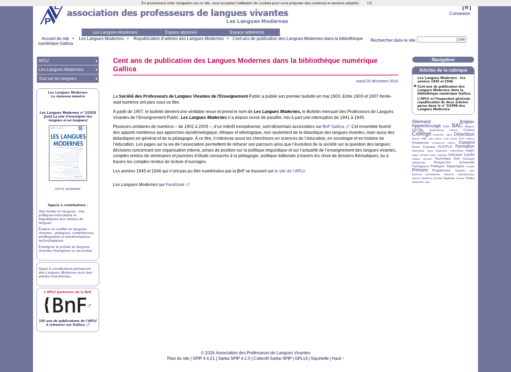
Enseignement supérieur (444, 143)
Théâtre (469, 178)
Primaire (420, 170)
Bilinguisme (469, 127)
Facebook (175, 184)
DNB (424, 138)
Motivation (427, 159)
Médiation (416, 159)
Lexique (432, 155)
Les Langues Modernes (114, 32)
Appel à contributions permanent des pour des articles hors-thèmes (65, 272)
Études (416, 147)
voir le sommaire (68, 189)
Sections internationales (459, 174)
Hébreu (430, 151)
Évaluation (429, 146)
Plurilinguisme (420, 166)
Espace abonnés (181, 32)
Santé (471, 171)
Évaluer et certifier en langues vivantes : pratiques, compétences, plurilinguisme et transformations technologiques (67, 234)
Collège (421, 134)
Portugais (470, 166)
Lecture (424, 155)
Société (437, 178)
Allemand (421, 121)
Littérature (455, 154)
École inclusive (450, 139)
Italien (470, 150)
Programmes (441, 170)
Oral (457, 158)
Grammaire (418, 150)
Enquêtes (470, 139)
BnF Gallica (333, 126)
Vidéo (427, 182)
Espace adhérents (247, 32)
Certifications (436, 130)
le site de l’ (290, 171)
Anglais (467, 121)
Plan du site (178, 358)
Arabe (446, 126)
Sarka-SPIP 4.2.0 (234, 358)
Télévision (460, 178)
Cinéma (468, 130)
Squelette (320, 358)
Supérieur (449, 178)
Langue (415, 155)
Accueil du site (55, 38)
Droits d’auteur (435, 139)
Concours (438, 135)
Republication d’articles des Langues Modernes (178, 38)
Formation (464, 146)
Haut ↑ (338, 358)
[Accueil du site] (52, 14)
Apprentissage (426, 125)
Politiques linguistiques (447, 166)
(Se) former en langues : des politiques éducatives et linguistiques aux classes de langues (61, 217)
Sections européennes (426, 174)
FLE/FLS (445, 146)
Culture (449, 135)
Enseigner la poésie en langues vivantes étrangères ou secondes (65, 248)
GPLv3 (301, 358)
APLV (44, 60)
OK (369, 3)
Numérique (443, 158)
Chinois (453, 130)
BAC (457, 125)
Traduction (418, 182)
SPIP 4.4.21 (204, 358)
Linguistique (442, 155)
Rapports (460, 170)
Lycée (469, 154)
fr (467, 7)
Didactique (464, 134)
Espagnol (466, 142)
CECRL (418, 130)
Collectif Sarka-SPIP (272, 358)
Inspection (441, 150)
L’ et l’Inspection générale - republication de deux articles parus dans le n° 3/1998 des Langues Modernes (444, 104)
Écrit (461, 138)
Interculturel (456, 150)
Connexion (459, 13)
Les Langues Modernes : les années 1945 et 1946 (441, 79)
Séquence (426, 178)
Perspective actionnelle (454, 162)
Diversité (416, 139)
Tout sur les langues (57, 78)
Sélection (416, 178)
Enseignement (420, 142)
